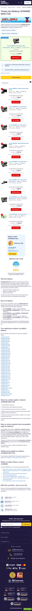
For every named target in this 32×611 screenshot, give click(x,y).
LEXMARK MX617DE (5, 395)
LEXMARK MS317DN (5, 357)
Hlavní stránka (3, 7)
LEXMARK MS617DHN (6, 363)
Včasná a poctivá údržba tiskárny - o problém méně (14, 476)
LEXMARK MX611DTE (5, 379)
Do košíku (17, 102)
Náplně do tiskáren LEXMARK (9, 30)
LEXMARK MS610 (5, 347)
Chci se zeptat (12, 253)
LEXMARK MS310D (5, 337)
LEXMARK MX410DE (5, 367)
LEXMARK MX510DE (5, 369)
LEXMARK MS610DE (5, 348)
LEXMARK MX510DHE (5, 370)
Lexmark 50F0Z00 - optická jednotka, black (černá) (14, 457)
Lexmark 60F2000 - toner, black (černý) (18, 125)
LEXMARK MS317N (5, 359)
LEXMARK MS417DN (5, 360)
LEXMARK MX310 (5, 380)
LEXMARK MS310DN (5, 338)
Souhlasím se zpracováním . (11, 527)
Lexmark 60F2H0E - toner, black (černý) (18, 161)
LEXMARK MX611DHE (5, 378)
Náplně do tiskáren (11, 7)
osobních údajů (17, 527)
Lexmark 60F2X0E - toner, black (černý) (18, 214)
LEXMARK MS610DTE (5, 351)
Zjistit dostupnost (16, 57)
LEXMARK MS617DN (5, 364)
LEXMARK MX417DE (5, 385)
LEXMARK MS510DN (5, 345)
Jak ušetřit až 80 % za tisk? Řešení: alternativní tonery (17, 69)
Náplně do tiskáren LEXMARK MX (9, 33)
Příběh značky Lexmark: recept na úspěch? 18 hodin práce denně (17, 469)
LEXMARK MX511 (5, 389)
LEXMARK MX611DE (5, 376)
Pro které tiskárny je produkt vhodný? (16, 51)
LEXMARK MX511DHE (5, 373)
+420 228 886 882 (12, 247)
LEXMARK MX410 (5, 383)
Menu (28, 2)
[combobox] (14, 83)
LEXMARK (19, 7)
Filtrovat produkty (16, 77)
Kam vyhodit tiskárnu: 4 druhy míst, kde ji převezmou (14, 480)
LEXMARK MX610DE (5, 392)
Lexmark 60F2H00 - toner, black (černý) (18, 106)
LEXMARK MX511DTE (5, 375)
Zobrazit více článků (5, 73)
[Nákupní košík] (21, 2)
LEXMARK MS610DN (5, 350)
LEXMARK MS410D (5, 340)
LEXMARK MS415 (5, 343)
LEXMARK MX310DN (5, 366)
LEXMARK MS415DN (5, 344)
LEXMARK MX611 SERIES (6, 394)
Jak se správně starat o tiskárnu (10, 475)
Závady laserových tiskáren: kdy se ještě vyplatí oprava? (15, 473)
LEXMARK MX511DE (5, 372)
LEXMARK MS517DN (5, 362)
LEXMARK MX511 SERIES (6, 388)
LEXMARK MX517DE (5, 391)
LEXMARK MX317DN (5, 382)
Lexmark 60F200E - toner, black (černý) (18, 179)
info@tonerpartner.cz (13, 250)
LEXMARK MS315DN (5, 356)
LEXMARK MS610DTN (5, 353)
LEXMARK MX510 (5, 386)
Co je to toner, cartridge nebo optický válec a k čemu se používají (17, 65)
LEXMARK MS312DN (5, 354)
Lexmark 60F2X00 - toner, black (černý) (16, 45)
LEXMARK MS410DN (5, 341)
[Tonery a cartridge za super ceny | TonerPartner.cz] (5, 3)
